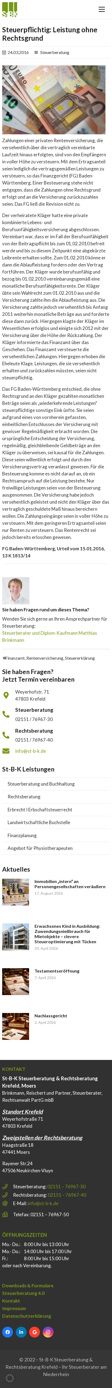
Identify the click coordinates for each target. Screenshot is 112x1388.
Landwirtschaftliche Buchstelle (39, 822)
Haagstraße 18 (17, 1145)
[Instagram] (48, 1332)
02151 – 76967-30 (66, 1186)
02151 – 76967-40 (67, 1195)
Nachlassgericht (51, 1015)
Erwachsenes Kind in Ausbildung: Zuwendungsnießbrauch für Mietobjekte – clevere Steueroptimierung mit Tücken (67, 933)
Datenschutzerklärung (26, 1316)
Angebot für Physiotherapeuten (40, 848)
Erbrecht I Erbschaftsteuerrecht (40, 809)
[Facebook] (7, 1332)
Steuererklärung (80, 657)
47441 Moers (16, 1152)
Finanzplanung (22, 835)
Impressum (14, 1308)
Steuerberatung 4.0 (23, 1293)
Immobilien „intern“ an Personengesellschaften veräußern (70, 884)
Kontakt (11, 1301)
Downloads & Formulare (28, 1285)
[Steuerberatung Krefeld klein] (9, 9)
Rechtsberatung (24, 796)
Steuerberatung (54, 52)
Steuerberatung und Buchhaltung (41, 784)
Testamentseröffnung (57, 970)
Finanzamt (15, 657)
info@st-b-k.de (30, 751)
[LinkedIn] (21, 1332)
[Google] (34, 1332)
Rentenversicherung (44, 657)
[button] (10, 1378)
